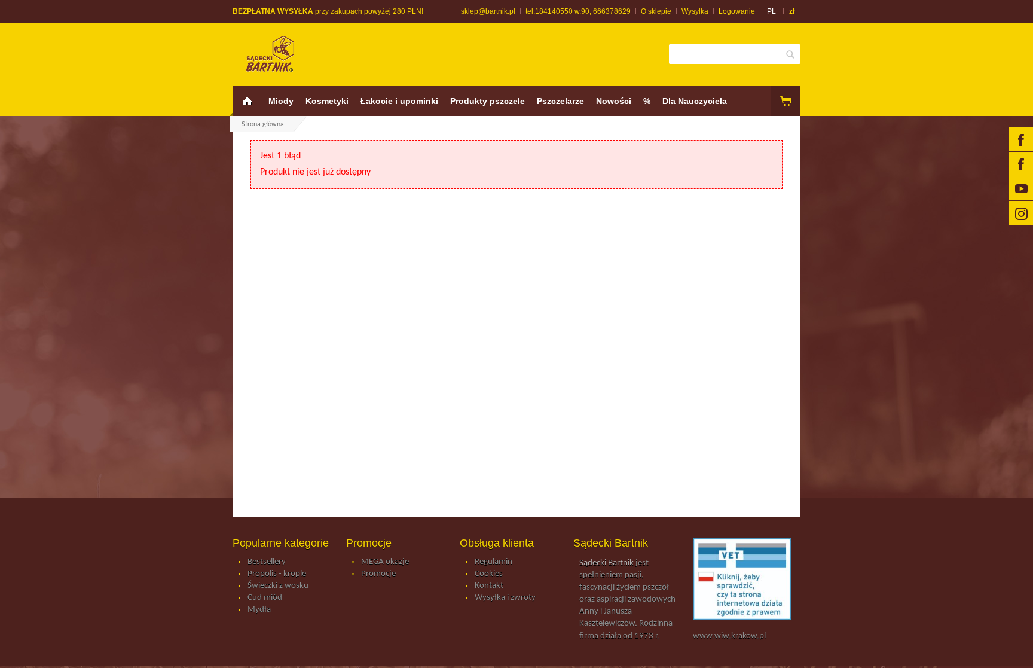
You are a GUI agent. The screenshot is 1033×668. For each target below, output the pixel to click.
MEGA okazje (385, 561)
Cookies (489, 573)
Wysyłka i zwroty (505, 597)
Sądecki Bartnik (606, 563)
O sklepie (656, 11)
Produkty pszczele (487, 101)
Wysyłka (694, 11)
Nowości (613, 101)
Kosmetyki (327, 101)
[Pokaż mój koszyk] (785, 101)
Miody (281, 101)
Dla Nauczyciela (694, 101)
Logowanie (737, 11)
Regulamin (493, 561)
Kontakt (489, 585)
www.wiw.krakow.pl (729, 636)
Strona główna (263, 124)
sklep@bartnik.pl (488, 11)
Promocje (378, 573)
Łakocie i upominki (399, 101)
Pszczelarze (560, 101)
